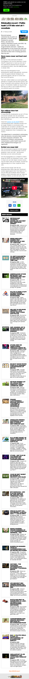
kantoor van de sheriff (13, 122)
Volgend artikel (14, 210)
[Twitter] (14, 205)
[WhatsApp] (18, 205)
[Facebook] (10, 205)
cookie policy (16, 7)
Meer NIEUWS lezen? (14, 671)
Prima (6, 10)
